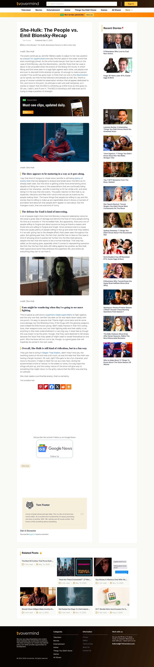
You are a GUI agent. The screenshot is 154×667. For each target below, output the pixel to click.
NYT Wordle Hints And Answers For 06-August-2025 (117, 609)
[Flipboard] (46, 386)
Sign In (131, 4)
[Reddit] (63, 386)
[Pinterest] (40, 386)
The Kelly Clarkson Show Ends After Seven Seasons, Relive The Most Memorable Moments (116, 336)
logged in (32, 534)
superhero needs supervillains (59, 315)
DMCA (85, 641)
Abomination (82, 75)
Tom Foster (26, 40)
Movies (38, 10)
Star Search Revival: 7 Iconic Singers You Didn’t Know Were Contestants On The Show (116, 206)
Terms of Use (88, 644)
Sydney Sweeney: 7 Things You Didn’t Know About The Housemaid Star (118, 232)
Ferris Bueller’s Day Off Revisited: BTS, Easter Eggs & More (117, 258)
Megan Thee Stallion (51, 353)
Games (104, 10)
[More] (68, 386)
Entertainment (53, 10)
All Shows (116, 10)
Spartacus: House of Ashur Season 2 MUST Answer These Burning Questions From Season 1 (118, 309)
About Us (86, 647)
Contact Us (87, 651)
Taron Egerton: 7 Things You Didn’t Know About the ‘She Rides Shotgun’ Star (118, 156)
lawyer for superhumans (35, 59)
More (128, 10)
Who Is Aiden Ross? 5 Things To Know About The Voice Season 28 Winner (117, 362)
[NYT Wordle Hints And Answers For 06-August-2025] (111, 596)
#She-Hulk (25, 466)
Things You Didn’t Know (85, 10)
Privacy (85, 637)
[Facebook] (51, 386)
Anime (67, 10)
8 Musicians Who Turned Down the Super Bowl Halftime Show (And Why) (118, 283)
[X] (57, 386)
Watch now (89, 15)
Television (26, 10)
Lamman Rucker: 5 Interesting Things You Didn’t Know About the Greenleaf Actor (117, 129)
